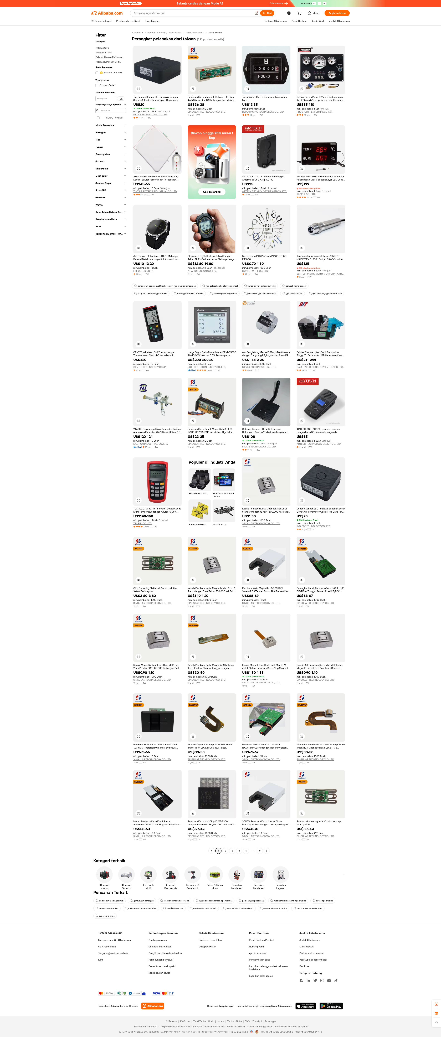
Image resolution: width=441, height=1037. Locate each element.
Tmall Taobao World (203, 1021)
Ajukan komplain (257, 953)
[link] (436, 1004)
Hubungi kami (256, 946)
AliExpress (171, 1021)
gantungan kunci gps (144, 901)
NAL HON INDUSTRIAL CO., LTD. (150, 443)
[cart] (300, 13)
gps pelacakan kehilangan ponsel (222, 286)
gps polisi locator (294, 293)
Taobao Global (234, 1021)
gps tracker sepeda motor (309, 908)
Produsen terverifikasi (210, 940)
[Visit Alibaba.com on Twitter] (315, 980)
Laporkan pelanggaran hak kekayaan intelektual (268, 968)
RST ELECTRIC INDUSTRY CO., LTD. (207, 367)
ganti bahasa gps (175, 908)
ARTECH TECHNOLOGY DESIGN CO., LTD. (264, 191)
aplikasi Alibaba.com (280, 1006)
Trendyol (257, 1021)
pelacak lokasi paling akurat (240, 908)
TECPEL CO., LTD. (306, 194)
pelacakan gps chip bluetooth (261, 293)
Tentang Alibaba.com (110, 932)
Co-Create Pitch (107, 946)
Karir (100, 959)
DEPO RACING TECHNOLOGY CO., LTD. (263, 111)
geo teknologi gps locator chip (327, 293)
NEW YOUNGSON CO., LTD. (202, 271)
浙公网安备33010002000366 (277, 1031)
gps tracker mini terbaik (205, 908)
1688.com (185, 1021)
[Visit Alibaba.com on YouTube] (329, 980)
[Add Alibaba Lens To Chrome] (152, 1006)
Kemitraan (304, 966)
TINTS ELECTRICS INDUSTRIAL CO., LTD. (155, 191)
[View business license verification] (251, 1032)
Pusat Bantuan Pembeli (261, 940)
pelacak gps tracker (108, 908)
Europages (270, 1021)
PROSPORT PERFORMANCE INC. (314, 111)
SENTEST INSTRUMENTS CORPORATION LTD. (321, 273)
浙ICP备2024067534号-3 (308, 1031)
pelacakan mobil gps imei (111, 901)
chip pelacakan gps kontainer (142, 908)
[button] (257, 13)
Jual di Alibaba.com (309, 940)
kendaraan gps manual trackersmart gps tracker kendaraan (167, 286)
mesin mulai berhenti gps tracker (290, 901)
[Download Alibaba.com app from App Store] (305, 1006)
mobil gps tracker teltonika (190, 293)
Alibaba (136, 32)
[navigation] (110, 442)
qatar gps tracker (324, 901)
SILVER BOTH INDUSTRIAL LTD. (259, 367)
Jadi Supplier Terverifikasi (313, 959)
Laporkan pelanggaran (261, 975)
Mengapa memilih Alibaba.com (114, 940)
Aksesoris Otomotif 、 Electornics (163, 32)
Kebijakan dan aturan (159, 972)
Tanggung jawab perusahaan (113, 953)
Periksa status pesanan (311, 953)
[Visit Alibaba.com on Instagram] (322, 980)
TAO (247, 1021)
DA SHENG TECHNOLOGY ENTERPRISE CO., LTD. (321, 367)
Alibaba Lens (118, 1006)
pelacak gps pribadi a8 (253, 901)
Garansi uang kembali (159, 946)
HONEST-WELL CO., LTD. (255, 271)
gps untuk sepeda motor (275, 908)
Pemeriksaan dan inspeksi (162, 966)
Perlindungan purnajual (160, 959)
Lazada (220, 1021)
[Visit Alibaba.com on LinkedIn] (308, 980)
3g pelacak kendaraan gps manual (215, 901)
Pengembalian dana (259, 959)
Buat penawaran (207, 946)
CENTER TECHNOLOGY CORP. (149, 367)
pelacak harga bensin (296, 286)
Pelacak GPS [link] (215, 32)
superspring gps (107, 916)
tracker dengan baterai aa (176, 901)
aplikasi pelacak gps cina (225, 293)
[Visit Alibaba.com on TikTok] (336, 980)
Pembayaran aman (158, 940)
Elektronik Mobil (194, 32)
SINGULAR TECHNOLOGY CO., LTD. (206, 111)
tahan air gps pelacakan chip (262, 286)
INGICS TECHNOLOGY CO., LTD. (150, 114)
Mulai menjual (306, 946)
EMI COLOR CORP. (143, 271)
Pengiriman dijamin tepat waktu (165, 953)
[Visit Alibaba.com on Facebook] (301, 980)
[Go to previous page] (211, 851)
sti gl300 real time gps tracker (152, 293)
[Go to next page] (267, 851)
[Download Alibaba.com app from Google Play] (331, 1006)
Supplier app (226, 1006)
